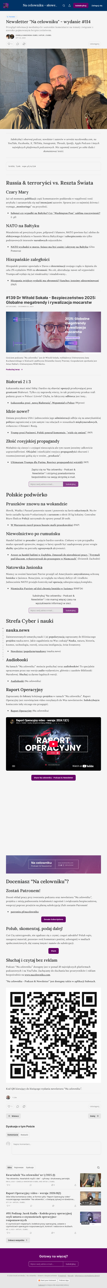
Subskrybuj (80, 5)
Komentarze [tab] (13, 1135)
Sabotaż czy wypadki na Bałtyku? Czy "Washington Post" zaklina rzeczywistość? (55, 213)
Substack (41, 1285)
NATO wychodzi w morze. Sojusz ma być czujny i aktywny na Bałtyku (49, 247)
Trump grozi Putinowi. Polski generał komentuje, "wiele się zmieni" (49, 433)
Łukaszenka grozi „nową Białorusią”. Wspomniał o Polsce (43, 403)
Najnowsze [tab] (18, 1167)
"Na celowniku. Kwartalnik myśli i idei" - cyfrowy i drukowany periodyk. (38, 1178)
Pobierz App (64, 1280)
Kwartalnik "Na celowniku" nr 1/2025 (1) (30, 1175)
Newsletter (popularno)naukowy (28, 651)
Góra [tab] (10, 1167)
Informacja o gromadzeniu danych (87, 1276)
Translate (12, 17)
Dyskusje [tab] (30, 1167)
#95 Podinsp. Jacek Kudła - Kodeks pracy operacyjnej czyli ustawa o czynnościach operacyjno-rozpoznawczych (39, 1217)
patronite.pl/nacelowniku (25, 912)
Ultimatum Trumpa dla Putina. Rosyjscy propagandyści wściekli (47, 462)
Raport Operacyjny (21, 711)
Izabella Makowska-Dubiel (27, 35)
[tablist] (18, 1134)
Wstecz (15, 1116)
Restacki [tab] (24, 1135)
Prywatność (62, 1276)
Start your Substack (48, 1280)
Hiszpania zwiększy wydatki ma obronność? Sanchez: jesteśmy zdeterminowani (55, 281)
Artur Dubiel (11, 306)
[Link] (2, 183)
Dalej (92, 1116)
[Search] (63, 5)
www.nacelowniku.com (37, 975)
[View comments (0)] (17, 44)
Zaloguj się (97, 5)
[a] (90, 1198)
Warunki (71, 1276)
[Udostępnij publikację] (69, 5)
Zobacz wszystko (16, 1240)
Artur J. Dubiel (45, 35)
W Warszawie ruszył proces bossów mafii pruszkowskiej (42, 525)
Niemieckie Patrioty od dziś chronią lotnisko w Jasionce (42, 589)
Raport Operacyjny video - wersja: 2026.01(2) (33, 1193)
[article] (53, 1180)
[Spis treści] (3, 644)
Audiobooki (17, 681)
